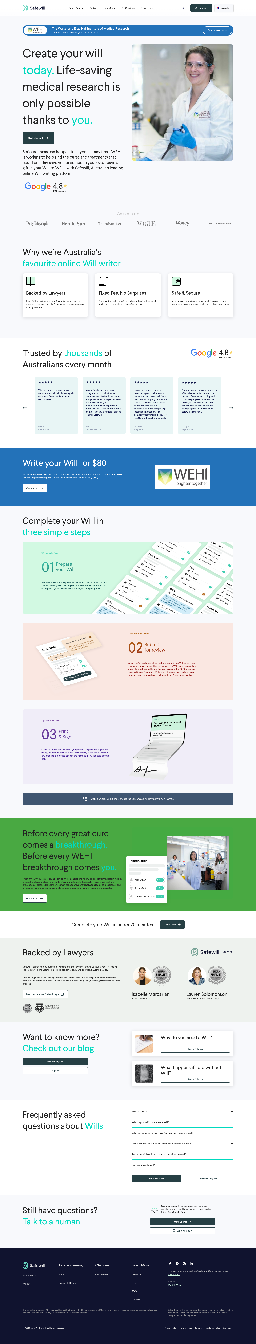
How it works (29, 1275)
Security (199, 1328)
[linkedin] (191, 1264)
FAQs (134, 1291)
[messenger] (177, 1264)
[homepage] (34, 8)
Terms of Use (186, 1328)
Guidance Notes (213, 1328)
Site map (227, 1328)
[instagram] (184, 1264)
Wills (61, 1274)
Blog (134, 1282)
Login (182, 8)
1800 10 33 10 (174, 1285)
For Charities (101, 1274)
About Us (136, 1274)
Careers (136, 1299)
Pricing (26, 1283)
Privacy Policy (171, 1328)
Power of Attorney (68, 1282)
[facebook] (170, 1264)
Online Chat (174, 1274)
